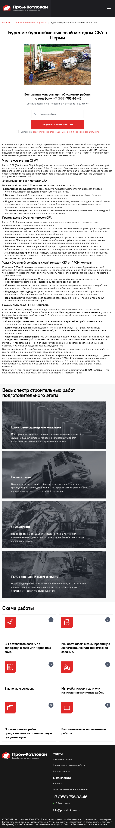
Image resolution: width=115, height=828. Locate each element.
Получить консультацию (55, 124)
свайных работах (68, 342)
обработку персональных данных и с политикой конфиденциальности (66, 131)
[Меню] (109, 8)
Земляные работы (62, 759)
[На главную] (25, 10)
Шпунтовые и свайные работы (30, 22)
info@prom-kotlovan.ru (66, 810)
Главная (6, 22)
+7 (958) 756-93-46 (70, 796)
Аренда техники (61, 771)
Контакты (58, 783)
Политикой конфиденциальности (70, 789)
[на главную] (26, 780)
